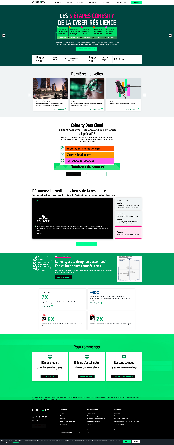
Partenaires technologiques (94, 416)
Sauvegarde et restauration (121, 418)
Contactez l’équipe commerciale (123, 376)
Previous (3, 35)
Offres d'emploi (63, 424)
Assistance (117, 413)
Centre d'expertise (91, 427)
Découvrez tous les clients (86, 244)
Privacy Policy (16, 442)
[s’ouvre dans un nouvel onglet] (33, 417)
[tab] (128, 204)
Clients (61, 429)
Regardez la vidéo (73, 174)
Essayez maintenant (86, 376)
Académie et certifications (93, 421)
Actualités (62, 418)
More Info (136, 441)
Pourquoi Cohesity (91, 413)
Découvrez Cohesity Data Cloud (95, 174)
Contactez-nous (39, 426)
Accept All (127, 441)
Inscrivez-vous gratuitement (43, 49)
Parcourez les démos (49, 376)
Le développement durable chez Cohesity (70, 432)
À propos (62, 413)
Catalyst (89, 432)
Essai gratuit (136, 2)
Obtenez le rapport (63, 277)
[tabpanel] (87, 35)
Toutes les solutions (119, 424)
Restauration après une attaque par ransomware (126, 421)
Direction (62, 416)
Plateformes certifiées (119, 427)
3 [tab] (89, 113)
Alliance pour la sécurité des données (96, 418)
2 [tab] (87, 113)
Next (170, 35)
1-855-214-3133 (36, 421)
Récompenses (63, 427)
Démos (88, 429)
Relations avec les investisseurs (67, 421)
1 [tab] (85, 113)
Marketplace (90, 424)
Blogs (115, 416)
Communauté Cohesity (120, 429)
